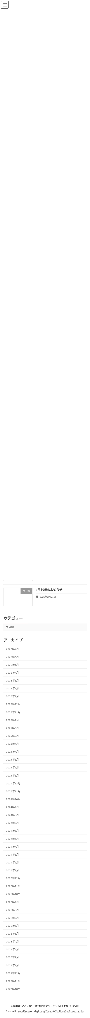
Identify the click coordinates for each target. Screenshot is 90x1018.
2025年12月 (13, 704)
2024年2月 (12, 862)
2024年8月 (12, 815)
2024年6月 (12, 831)
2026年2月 (12, 688)
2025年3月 (12, 759)
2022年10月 (13, 989)
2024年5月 (12, 838)
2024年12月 (13, 783)
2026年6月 (12, 657)
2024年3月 (12, 854)
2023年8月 (12, 910)
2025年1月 (12, 775)
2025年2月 (12, 767)
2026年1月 (12, 696)
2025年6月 (12, 743)
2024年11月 (13, 791)
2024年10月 (13, 799)
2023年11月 (13, 886)
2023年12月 (13, 878)
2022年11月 (13, 981)
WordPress (24, 1011)
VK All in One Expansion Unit (70, 1011)
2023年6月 (12, 925)
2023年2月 (12, 957)
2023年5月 (12, 933)
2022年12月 (13, 973)
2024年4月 (12, 846)
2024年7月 (12, 823)
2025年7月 (12, 736)
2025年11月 (13, 712)
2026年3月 (12, 680)
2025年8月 (12, 728)
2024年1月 (12, 870)
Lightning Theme (44, 1011)
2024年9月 (12, 807)
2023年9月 (12, 902)
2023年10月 (13, 894)
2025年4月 (12, 752)
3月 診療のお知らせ (49, 590)
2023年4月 (12, 941)
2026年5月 (12, 664)
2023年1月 (12, 965)
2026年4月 (12, 672)
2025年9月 (12, 720)
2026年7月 (12, 649)
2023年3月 (12, 949)
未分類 (10, 627)
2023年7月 (12, 917)
